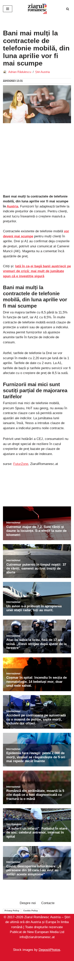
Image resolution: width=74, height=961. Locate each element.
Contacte (47, 903)
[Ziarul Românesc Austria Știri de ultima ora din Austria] (37, 9)
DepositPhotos (49, 950)
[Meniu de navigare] (7, 8)
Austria (12, 206)
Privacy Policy (12, 910)
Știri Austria (42, 72)
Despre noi (28, 903)
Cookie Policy (30, 910)
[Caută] (67, 8)
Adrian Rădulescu (19, 72)
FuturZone (20, 464)
